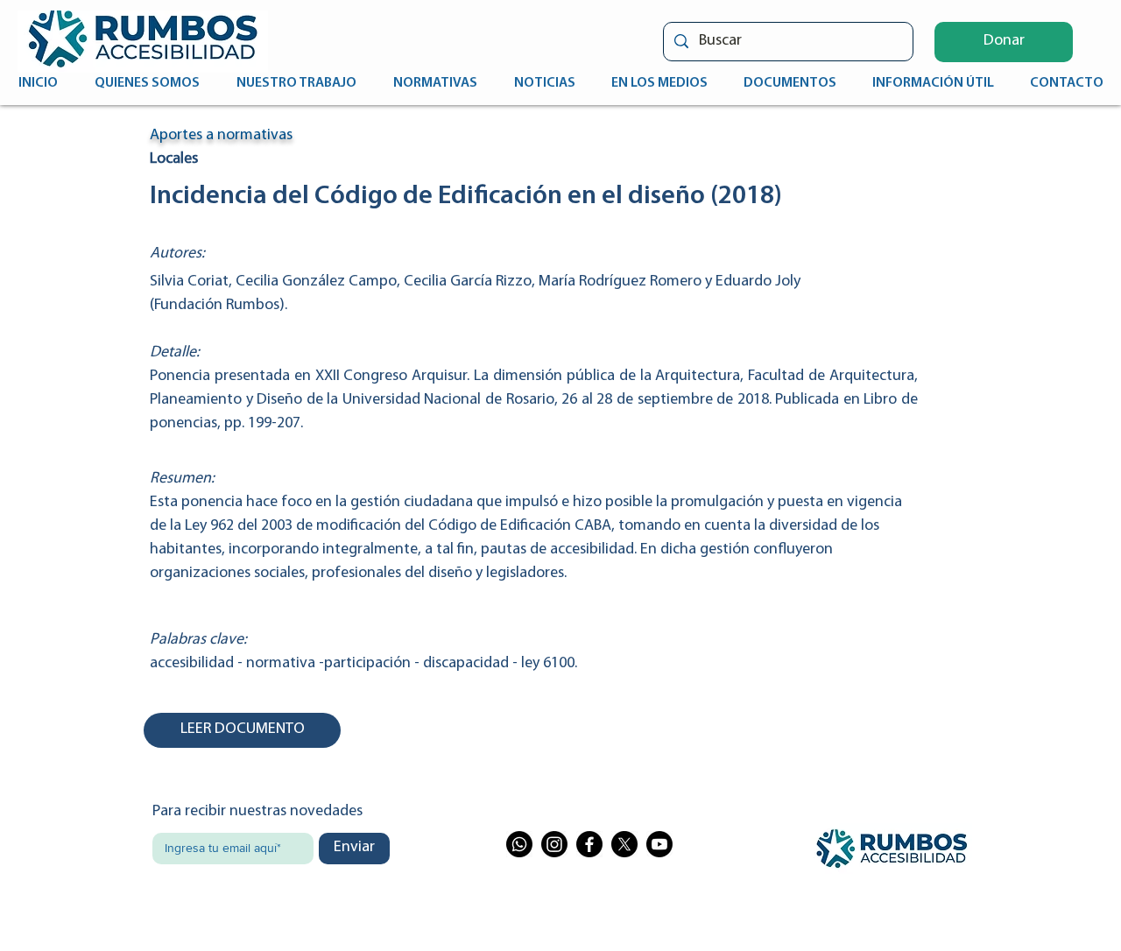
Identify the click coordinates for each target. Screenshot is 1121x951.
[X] (624, 844)
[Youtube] (659, 844)
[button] (1003, 42)
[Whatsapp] (519, 844)
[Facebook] (589, 844)
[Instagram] (554, 844)
